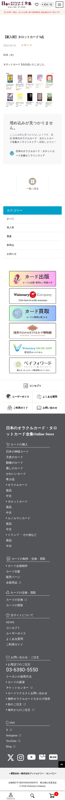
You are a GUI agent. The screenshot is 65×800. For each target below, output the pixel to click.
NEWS (10, 622)
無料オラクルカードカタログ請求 (29, 698)
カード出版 (13, 571)
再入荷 (10, 227)
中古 (9, 495)
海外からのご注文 (19, 709)
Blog (9, 746)
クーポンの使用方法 (19, 676)
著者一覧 (48, 4)
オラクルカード (18, 484)
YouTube (11, 740)
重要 (9, 236)
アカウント (10, 798)
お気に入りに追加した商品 (37, 4)
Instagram (11, 735)
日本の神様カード (17, 451)
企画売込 (11, 582)
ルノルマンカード (19, 518)
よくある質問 (14, 638)
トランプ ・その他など (22, 534)
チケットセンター (17, 687)
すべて (10, 218)
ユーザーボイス (16, 633)
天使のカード (14, 457)
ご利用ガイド (14, 644)
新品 (9, 490)
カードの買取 (14, 605)
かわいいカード (16, 473)
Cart (50, 793)
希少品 (10, 479)
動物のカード (14, 462)
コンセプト (13, 627)
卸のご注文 (15, 704)
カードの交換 (14, 599)
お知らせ (11, 253)
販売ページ (13, 576)
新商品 (10, 245)
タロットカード (18, 501)
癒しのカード (14, 468)
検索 (32, 795)
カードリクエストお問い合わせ (27, 693)
